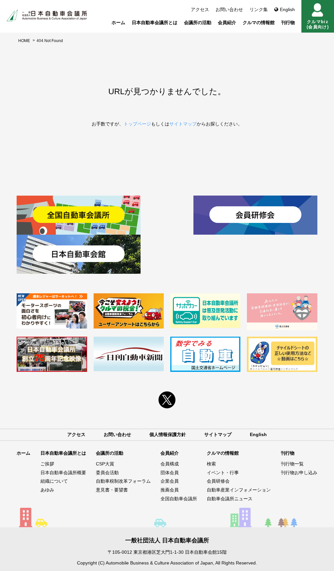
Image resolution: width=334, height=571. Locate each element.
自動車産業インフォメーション (239, 489)
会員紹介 (227, 22)
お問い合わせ (229, 9)
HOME (24, 40)
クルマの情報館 (259, 22)
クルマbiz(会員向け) (318, 24)
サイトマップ (183, 123)
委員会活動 (107, 472)
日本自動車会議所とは (154, 22)
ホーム (118, 22)
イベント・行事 (223, 472)
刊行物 (288, 22)
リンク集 (259, 9)
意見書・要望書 (112, 489)
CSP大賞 (105, 463)
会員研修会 (218, 481)
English (287, 9)
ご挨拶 (47, 463)
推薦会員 (169, 489)
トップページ (137, 123)
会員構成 (169, 463)
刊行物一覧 (292, 463)
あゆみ (47, 489)
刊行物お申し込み (299, 472)
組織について (54, 481)
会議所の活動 (197, 22)
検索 (211, 463)
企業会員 (169, 481)
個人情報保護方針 (167, 434)
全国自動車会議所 (178, 498)
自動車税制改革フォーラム (123, 481)
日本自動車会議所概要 (63, 472)
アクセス (200, 9)
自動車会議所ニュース (229, 498)
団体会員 (169, 472)
